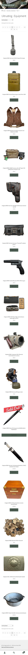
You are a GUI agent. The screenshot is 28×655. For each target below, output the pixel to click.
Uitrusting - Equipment (11, 10)
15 (11, 29)
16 (14, 29)
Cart (21, 652)
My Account (4, 652)
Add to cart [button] (14, 63)
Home (4, 10)
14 (24, 27)
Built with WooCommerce (8, 647)
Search (14, 652)
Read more (14, 435)
